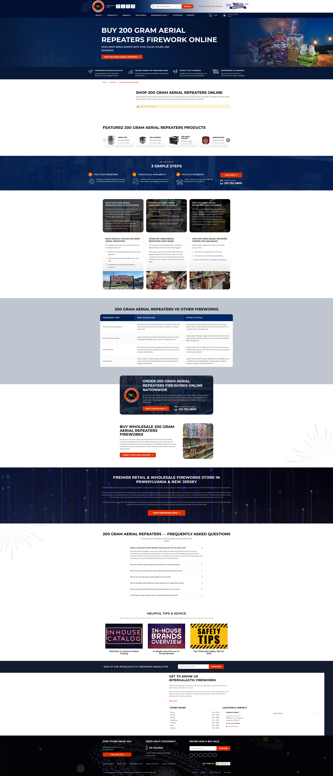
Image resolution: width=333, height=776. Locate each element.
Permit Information (169, 764)
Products (113, 82)
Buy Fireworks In (166, 162)
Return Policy (121, 764)
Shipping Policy (108, 764)
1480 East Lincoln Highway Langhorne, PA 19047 (234, 719)
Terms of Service (215, 772)
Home (105, 82)
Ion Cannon (155, 137)
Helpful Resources (136, 764)
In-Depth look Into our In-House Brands (166, 652)
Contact (191, 15)
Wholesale (141, 15)
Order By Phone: (230, 180)
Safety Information (152, 764)
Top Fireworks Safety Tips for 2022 (209, 652)
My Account (233, 14)
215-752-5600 (233, 183)
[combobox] (172, 6)
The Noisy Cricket (185, 137)
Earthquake (218, 137)
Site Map (227, 772)
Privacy (203, 772)
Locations (177, 15)
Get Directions (233, 726)
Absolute (122, 137)
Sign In (230, 16)
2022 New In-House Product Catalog (124, 652)
